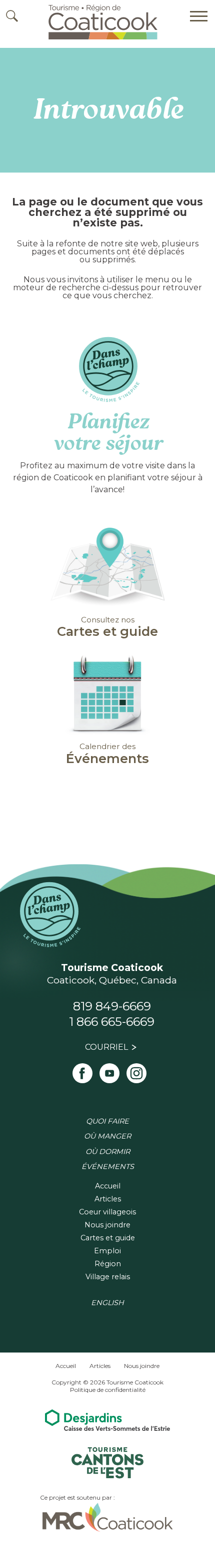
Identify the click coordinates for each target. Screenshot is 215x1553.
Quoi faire (107, 1121)
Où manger (107, 1136)
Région (107, 1263)
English (107, 1302)
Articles (107, 1198)
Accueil (107, 1185)
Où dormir (108, 1151)
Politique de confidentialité (108, 1389)
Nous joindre (107, 1224)
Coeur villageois (107, 1211)
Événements (108, 1166)
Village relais (108, 1276)
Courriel (106, 1047)
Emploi (107, 1250)
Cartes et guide (107, 1237)
